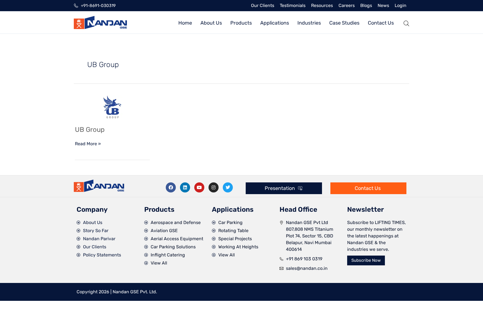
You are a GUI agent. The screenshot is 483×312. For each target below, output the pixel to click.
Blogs (366, 5)
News (383, 5)
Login (400, 5)
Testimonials (293, 5)
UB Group (90, 130)
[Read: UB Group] (112, 106)
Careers (346, 5)
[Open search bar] (406, 22)
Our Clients (262, 5)
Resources (322, 5)
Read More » (88, 143)
